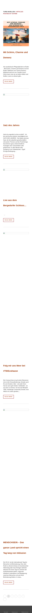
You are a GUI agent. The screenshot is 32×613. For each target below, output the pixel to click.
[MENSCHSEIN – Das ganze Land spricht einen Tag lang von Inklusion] (16, 472)
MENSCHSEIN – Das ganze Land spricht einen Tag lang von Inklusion (16, 547)
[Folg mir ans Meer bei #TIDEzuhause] (16, 296)
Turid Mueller (9, 11)
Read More (8, 81)
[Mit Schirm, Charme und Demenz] (16, 33)
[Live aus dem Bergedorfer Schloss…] (16, 181)
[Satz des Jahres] (16, 106)
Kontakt (6, 612)
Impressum (15, 612)
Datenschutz (25, 612)
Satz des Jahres (11, 125)
